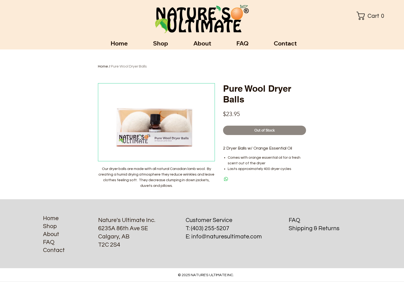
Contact (54, 250)
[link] (372, 16)
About (51, 234)
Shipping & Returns (314, 228)
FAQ (48, 242)
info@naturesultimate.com (226, 236)
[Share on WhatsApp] (226, 179)
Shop (50, 226)
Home (103, 66)
